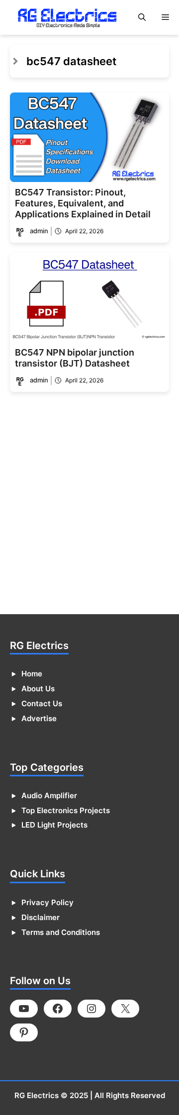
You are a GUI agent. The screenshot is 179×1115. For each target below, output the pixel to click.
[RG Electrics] (67, 17)
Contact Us (41, 703)
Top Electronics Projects (65, 810)
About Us (38, 688)
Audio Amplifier (49, 795)
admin (39, 231)
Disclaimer (40, 917)
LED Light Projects (54, 825)
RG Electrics (36, 1095)
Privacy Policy (47, 902)
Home (31, 673)
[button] (142, 17)
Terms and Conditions (60, 932)
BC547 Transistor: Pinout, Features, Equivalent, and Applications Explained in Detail (83, 203)
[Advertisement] (89, 506)
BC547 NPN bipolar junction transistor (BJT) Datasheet (74, 358)
